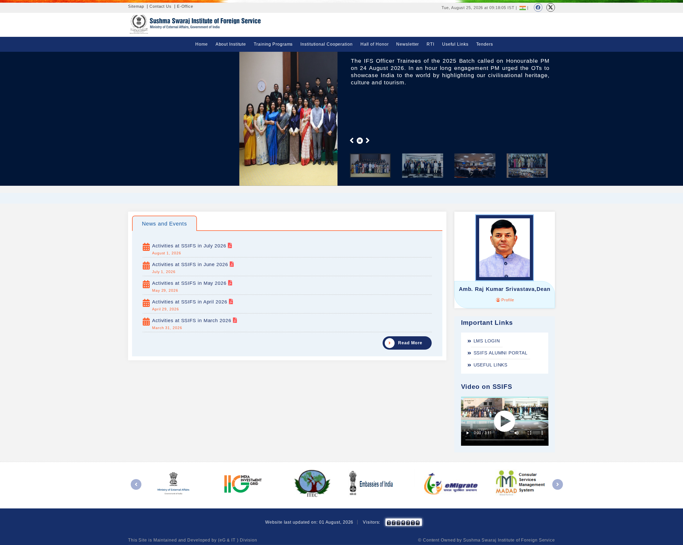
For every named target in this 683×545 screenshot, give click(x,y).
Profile (507, 300)
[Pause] (360, 140)
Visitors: (371, 522)
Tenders (484, 44)
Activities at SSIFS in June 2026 (191, 264)
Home (201, 44)
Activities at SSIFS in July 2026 (190, 245)
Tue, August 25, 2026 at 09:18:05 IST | (479, 7)
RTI (430, 44)
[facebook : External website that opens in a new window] (538, 7)
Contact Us (160, 6)
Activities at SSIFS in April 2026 (190, 302)
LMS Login (487, 340)
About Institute (231, 44)
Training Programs (273, 44)
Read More (410, 343)
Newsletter (407, 44)
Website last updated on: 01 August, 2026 (309, 522)
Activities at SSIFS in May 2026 (190, 283)
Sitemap (136, 6)
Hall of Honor (374, 44)
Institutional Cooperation (326, 44)
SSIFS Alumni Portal (500, 353)
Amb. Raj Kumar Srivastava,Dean (504, 289)
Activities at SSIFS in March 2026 (192, 320)
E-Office (185, 6)
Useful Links (455, 44)
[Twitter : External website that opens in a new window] (550, 7)
